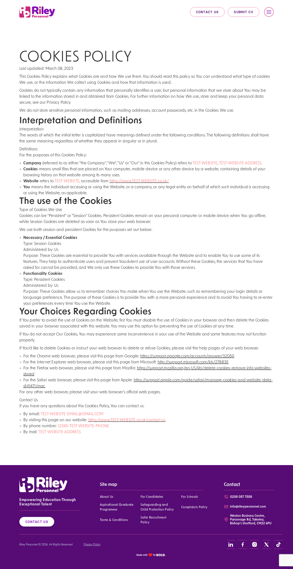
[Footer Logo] (43, 484)
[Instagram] (254, 544)
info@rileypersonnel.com (248, 506)
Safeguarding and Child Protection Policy (157, 507)
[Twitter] (266, 544)
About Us (106, 497)
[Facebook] (242, 544)
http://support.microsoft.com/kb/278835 (193, 362)
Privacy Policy (92, 544)
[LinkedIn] (230, 544)
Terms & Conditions (114, 520)
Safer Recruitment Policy (153, 520)
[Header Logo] (37, 12)
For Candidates (152, 497)
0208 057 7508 (241, 497)
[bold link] (151, 555)
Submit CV (243, 12)
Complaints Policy (194, 507)
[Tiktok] (278, 544)
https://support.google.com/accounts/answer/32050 (187, 356)
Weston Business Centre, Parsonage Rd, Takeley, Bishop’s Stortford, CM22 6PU (250, 519)
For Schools (189, 497)
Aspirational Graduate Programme (117, 507)
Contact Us (207, 12)
